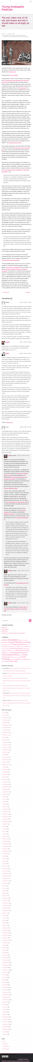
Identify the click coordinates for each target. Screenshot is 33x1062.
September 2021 (6, 732)
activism (5, 640)
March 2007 (5, 1014)
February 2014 (6, 809)
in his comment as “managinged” (12, 267)
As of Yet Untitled (14, 75)
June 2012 (5, 858)
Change (11, 642)
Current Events (17, 644)
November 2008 (6, 965)
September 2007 (6, 999)
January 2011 (5, 900)
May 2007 (5, 1009)
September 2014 (6, 791)
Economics (5, 646)
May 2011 (5, 890)
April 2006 (5, 1031)
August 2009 (5, 942)
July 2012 (5, 856)
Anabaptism (5, 35)
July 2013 (5, 826)
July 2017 (5, 767)
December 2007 (6, 992)
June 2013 (5, 829)
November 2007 (6, 994)
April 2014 (5, 804)
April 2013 (5, 833)
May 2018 (5, 754)
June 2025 (5, 715)
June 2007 (5, 1007)
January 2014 (6, 811)
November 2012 (6, 846)
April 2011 (5, 893)
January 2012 (6, 871)
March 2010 (5, 925)
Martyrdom (23, 35)
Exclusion (22, 646)
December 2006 (6, 1021)
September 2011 (6, 880)
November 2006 (6, 1024)
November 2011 (6, 876)
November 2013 (6, 816)
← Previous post (5, 292)
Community (26, 642)
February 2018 (6, 757)
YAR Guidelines (5, 629)
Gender (5, 648)
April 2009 (5, 952)
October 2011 (5, 878)
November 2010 (6, 905)
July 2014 (5, 796)
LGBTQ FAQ (4, 631)
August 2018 (5, 752)
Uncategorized (24, 659)
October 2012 (5, 848)
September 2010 (6, 910)
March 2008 (5, 984)
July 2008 (5, 974)
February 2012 (6, 868)
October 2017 (5, 762)
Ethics (18, 646)
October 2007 (5, 997)
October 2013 (5, 819)
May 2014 (5, 801)
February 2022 (6, 727)
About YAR (4, 627)
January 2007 (6, 1019)
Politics (18, 36)
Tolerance (12, 659)
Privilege (4, 657)
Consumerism (5, 644)
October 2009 (5, 937)
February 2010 (6, 927)
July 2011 (5, 885)
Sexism (13, 657)
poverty (21, 655)
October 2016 (5, 769)
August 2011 (5, 883)
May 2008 (5, 979)
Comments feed (6, 1046)
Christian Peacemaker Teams (14, 142)
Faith (26, 646)
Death (10, 35)
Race (9, 657)
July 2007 (5, 1004)
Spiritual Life (17, 657)
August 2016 (5, 772)
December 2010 (6, 903)
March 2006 (5, 1034)
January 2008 (6, 989)
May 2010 (5, 920)
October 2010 (5, 908)
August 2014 (5, 794)
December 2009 (6, 932)
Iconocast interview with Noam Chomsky (11, 260)
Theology (6, 659)
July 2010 (5, 915)
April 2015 (5, 777)
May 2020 (5, 737)
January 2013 (6, 841)
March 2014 (5, 806)
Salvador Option (22, 88)
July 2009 (5, 945)
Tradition (17, 659)
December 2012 (6, 843)
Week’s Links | (9, 422)
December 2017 (6, 759)
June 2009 (5, 947)
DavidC (7, 353)
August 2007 (5, 1002)
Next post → (28, 292)
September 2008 (6, 970)
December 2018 (6, 744)
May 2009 (5, 950)
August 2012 (5, 853)
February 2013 (6, 838)
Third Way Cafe (12, 71)
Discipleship (26, 644)
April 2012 (5, 863)
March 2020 (5, 739)
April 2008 (5, 982)
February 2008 (6, 987)
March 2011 (5, 895)
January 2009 (6, 960)
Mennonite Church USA (8, 36)
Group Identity (13, 648)
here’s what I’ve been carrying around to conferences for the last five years (15, 608)
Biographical (5, 642)
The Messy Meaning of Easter (10, 488)
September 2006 (6, 1029)
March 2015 (5, 779)
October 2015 (5, 774)
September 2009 (6, 940)
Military (15, 36)
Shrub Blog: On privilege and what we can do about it (13, 633)
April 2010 (5, 923)
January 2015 (6, 782)
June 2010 (5, 918)
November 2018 (6, 747)
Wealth (6, 661)
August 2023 (5, 722)
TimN (4, 33)
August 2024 (5, 720)
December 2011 (6, 873)
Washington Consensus (9, 514)
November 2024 (6, 717)
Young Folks (13, 661)
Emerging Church (12, 646)
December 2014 (6, 784)
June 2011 (5, 888)
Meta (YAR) (8, 652)
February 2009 (6, 957)
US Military (26, 36)
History (20, 648)
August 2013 (5, 824)
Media (15, 650)
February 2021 (6, 734)
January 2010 (6, 930)
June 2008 (5, 977)
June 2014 (5, 799)
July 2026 (5, 712)
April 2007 (5, 1012)
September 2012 (6, 851)
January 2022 (6, 730)
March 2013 (5, 836)
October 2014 (5, 789)
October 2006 (5, 1026)
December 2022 (6, 725)
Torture (21, 36)
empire (13, 35)
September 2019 (6, 742)
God (8, 648)
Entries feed (5, 1044)
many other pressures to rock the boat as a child (16, 502)
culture (9, 644)
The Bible (22, 657)
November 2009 (6, 935)
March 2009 (5, 955)
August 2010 (5, 913)
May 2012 (5, 861)
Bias (27, 640)
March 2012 (5, 866)
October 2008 (5, 967)
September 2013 (6, 821)
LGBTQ (8, 650)
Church (17, 642)
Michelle (8, 342)
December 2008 (6, 962)
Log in (4, 1041)
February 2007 (6, 1017)
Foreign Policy (18, 35)
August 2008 (5, 972)
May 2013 (5, 831)
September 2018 (6, 749)
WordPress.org (6, 1048)
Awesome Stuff (22, 640)
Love (12, 650)
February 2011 (6, 898)
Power (25, 655)
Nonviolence (15, 653)
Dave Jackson (6, 685)
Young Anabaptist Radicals (13, 8)
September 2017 (6, 764)
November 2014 (6, 786)
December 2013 (6, 814)
